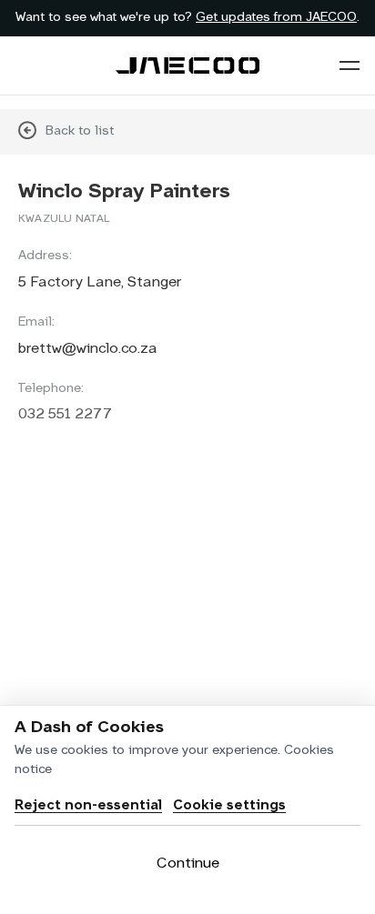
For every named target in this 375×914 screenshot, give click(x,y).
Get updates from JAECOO (276, 17)
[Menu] (349, 65)
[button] (349, 65)
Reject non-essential (88, 805)
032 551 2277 (65, 414)
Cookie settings (229, 805)
